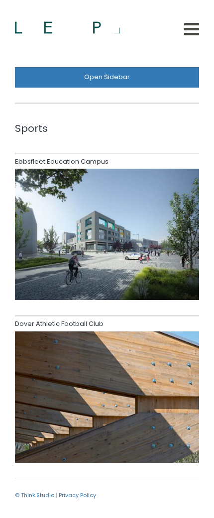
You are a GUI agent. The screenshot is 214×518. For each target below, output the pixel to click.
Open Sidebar (107, 77)
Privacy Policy (77, 495)
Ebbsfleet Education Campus (61, 161)
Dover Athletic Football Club (59, 323)
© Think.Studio (34, 495)
